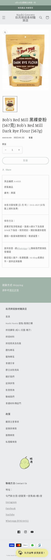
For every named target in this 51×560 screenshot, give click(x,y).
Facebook (11, 508)
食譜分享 (10, 363)
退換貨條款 (11, 428)
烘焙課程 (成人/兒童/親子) (18, 330)
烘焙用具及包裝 (13, 343)
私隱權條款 (11, 442)
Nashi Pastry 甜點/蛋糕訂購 (19, 323)
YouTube (10, 514)
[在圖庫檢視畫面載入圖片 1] (10, 104)
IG (30, 248)
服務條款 (10, 435)
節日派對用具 (12, 370)
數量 (4, 144)
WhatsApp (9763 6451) (17, 520)
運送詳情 (14, 290)
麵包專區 (10, 350)
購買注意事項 (12, 422)
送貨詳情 (10, 383)
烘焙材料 (10, 336)
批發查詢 (10, 390)
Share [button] (8, 169)
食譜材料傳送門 (13, 403)
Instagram (11, 502)
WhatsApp (22, 248)
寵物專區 (10, 356)
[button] (3, 17)
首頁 (8, 316)
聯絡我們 (10, 396)
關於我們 (10, 376)
